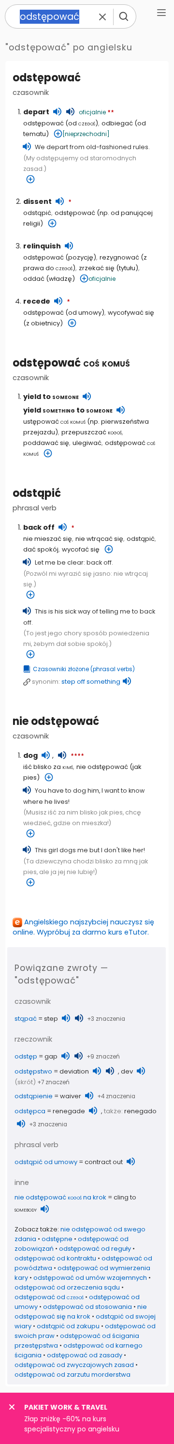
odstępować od (49, 1297)
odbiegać (117, 123)
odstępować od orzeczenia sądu (67, 1287)
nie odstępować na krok (60, 1197)
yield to (51, 396)
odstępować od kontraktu (55, 1258)
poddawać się (46, 442)
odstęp (25, 1056)
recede (36, 301)
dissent (37, 201)
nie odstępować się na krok (80, 1311)
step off (90, 681)
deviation (74, 1071)
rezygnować (119, 257)
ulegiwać (87, 442)
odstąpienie (33, 1096)
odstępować (71, 362)
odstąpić (37, 212)
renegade (69, 1111)
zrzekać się (97, 268)
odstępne (57, 1239)
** (110, 112)
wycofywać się (131, 312)
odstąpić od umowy (45, 1162)
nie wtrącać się (99, 538)
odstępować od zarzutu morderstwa (72, 1374)
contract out (104, 1162)
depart (36, 112)
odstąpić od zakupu (68, 1326)
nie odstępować (56, 721)
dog (30, 755)
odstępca (29, 1111)
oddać (33, 278)
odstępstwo (33, 1071)
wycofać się (81, 549)
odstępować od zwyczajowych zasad (74, 1364)
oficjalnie (92, 112)
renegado (140, 1111)
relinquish (42, 246)
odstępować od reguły (95, 1248)
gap (51, 1056)
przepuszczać (91, 432)
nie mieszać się (47, 538)
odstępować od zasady (84, 1355)
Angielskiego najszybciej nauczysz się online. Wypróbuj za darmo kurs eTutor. (83, 927)
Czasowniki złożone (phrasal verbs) (84, 669)
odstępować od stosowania (87, 1306)
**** (77, 756)
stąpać (25, 1018)
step (51, 1018)
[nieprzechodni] (86, 134)
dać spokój (40, 549)
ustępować (54, 421)
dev (127, 1071)
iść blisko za (48, 766)
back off (39, 527)
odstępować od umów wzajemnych (90, 1277)
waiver (70, 1096)
